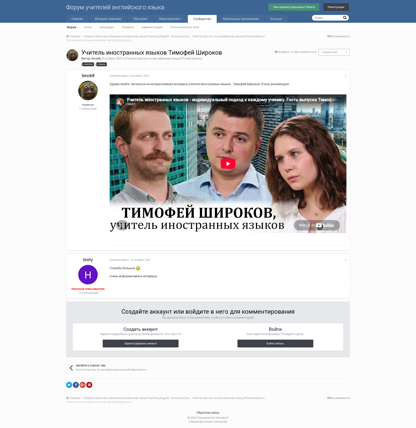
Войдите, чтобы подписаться (297, 52)
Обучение (140, 19)
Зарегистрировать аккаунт (140, 343)
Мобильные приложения (241, 19)
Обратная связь (208, 412)
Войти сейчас (275, 343)
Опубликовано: (129, 75)
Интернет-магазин (108, 19)
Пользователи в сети (184, 27)
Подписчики (329, 52)
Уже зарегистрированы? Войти (294, 7)
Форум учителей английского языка (115, 7)
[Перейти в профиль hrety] (88, 274)
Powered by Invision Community (208, 421)
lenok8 (96, 58)
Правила (128, 27)
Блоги (88, 27)
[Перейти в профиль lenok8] (72, 55)
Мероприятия (169, 19)
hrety (88, 259)
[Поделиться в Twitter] (69, 385)
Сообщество (202, 19)
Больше (276, 19)
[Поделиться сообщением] (345, 76)
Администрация (151, 27)
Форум (71, 27)
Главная (77, 19)
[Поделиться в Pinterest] (89, 385)
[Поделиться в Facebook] (76, 385)
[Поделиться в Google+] (83, 385)
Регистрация (336, 7)
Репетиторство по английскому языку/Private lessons (164, 58)
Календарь (107, 27)
